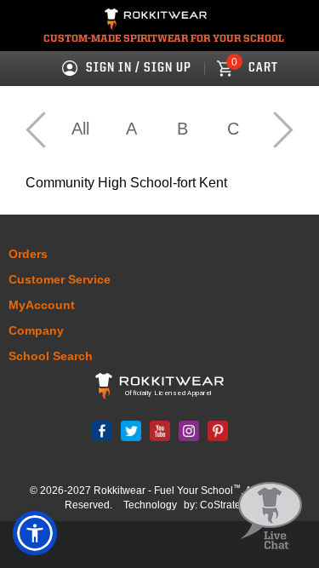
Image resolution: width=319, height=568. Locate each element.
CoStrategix (227, 505)
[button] (35, 533)
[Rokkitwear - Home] (156, 21)
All (80, 128)
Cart (254, 68)
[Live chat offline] (270, 516)
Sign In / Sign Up (138, 68)
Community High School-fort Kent (126, 182)
